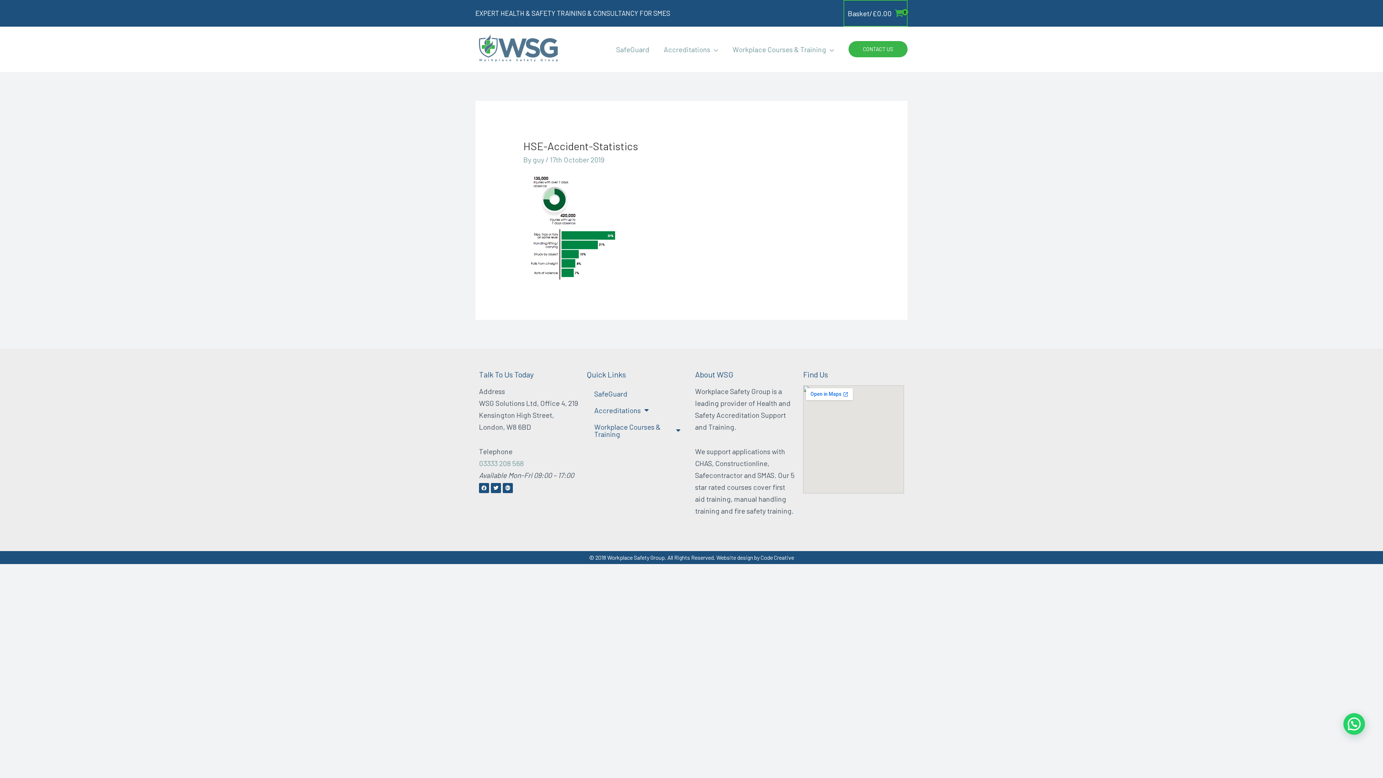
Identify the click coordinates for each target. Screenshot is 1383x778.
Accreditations (617, 410)
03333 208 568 (501, 463)
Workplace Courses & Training (627, 430)
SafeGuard (610, 393)
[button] (714, 49)
